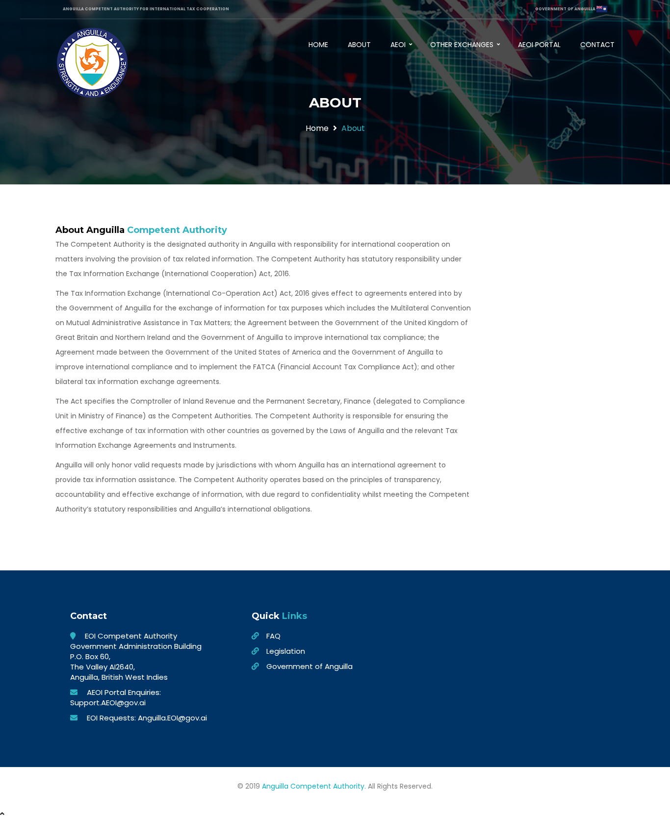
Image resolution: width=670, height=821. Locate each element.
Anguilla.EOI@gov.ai (172, 718)
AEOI (399, 45)
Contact (597, 45)
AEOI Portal (539, 45)
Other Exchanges (462, 45)
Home (318, 45)
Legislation (285, 651)
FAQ (273, 636)
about (353, 128)
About (359, 45)
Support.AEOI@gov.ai (108, 702)
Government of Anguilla (309, 666)
